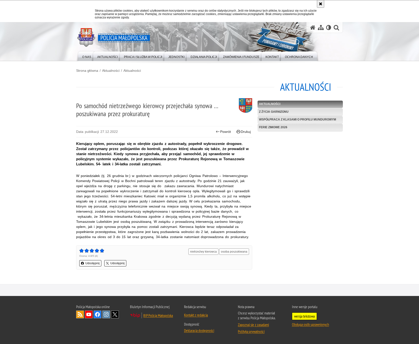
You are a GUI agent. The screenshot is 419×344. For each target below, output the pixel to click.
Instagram (106, 314)
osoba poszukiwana (234, 251)
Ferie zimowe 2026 (273, 127)
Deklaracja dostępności (199, 330)
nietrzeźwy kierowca (203, 251)
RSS (80, 314)
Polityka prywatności (251, 331)
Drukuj (246, 132)
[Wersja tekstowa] (328, 27)
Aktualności (111, 70)
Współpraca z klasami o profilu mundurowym (297, 119)
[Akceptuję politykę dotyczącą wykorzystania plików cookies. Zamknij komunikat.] (320, 4)
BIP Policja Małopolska (158, 315)
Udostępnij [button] (92, 263)
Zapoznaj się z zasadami (253, 324)
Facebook (97, 314)
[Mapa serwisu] (321, 27)
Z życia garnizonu (274, 111)
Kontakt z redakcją (196, 314)
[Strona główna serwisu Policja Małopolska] (312, 27)
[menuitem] (86, 56)
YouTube (89, 314)
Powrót (225, 132)
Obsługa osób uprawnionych (310, 324)
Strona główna (87, 70)
